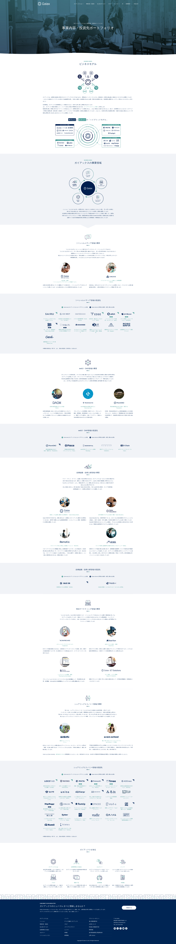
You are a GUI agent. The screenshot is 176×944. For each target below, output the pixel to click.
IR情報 (122, 882)
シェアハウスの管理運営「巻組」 (111, 797)
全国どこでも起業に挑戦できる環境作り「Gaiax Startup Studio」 (65, 514)
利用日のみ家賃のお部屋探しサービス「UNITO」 (65, 797)
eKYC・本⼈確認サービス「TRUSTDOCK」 (65, 786)
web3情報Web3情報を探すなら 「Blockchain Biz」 (88, 407)
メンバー (122, 867)
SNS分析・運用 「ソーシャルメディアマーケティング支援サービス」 (65, 281)
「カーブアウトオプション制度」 (91, 106)
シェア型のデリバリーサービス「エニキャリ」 (80, 797)
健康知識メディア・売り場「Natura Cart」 (49, 342)
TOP (75, 23)
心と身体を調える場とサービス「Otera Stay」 (65, 808)
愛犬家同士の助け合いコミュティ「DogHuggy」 (49, 809)
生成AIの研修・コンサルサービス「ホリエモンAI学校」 (111, 587)
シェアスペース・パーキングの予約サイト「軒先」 (80, 819)
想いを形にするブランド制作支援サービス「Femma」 (65, 829)
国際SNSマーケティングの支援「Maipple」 (111, 330)
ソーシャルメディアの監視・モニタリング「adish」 (111, 319)
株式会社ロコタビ (60, 754)
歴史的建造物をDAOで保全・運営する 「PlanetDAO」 (119, 407)
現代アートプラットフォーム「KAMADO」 (106, 450)
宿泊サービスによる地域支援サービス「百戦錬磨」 (126, 808)
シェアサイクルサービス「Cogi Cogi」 (49, 819)
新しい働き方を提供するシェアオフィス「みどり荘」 (96, 797)
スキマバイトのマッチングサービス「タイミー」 (111, 786)
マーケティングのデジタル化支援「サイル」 (49, 319)
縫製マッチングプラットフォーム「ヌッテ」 (96, 819)
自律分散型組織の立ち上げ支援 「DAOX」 (57, 407)
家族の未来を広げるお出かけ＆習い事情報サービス (65, 330)
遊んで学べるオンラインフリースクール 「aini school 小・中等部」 (111, 741)
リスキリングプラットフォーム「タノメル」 (111, 819)
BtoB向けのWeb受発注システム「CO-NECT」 (65, 319)
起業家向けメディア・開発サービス (126, 330)
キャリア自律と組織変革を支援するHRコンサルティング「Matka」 (111, 545)
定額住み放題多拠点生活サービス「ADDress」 (126, 786)
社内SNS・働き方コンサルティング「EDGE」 (95, 319)
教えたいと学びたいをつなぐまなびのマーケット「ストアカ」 (49, 798)
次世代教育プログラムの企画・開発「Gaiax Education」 (111, 514)
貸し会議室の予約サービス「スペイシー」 (96, 808)
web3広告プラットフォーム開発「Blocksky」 (88, 450)
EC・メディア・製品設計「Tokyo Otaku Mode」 (49, 330)
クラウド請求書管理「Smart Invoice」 (80, 319)
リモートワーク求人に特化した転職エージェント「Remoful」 (64, 545)
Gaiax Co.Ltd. (86, 940)
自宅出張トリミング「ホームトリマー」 (126, 797)
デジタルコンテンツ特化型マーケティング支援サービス (80, 331)
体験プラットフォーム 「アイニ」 (65, 741)
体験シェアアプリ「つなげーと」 (111, 808)
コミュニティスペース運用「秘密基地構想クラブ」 (126, 819)
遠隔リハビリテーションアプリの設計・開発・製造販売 (96, 331)
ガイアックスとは (81, 23)
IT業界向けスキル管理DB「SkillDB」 (64, 587)
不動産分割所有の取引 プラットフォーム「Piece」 (69, 450)
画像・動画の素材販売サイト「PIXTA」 (80, 786)
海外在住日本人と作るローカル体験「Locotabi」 (49, 786)
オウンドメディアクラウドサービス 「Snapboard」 (65, 645)
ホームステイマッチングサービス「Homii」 (49, 829)
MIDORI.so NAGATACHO (119, 922)
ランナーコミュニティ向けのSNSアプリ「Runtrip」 (80, 808)
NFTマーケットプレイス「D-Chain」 (125, 450)
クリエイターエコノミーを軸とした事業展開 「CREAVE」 (111, 281)
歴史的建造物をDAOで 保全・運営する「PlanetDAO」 (51, 450)
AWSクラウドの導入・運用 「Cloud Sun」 (111, 645)
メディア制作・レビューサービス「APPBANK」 (126, 319)
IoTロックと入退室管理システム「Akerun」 (95, 786)
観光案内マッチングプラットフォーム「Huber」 (65, 819)
